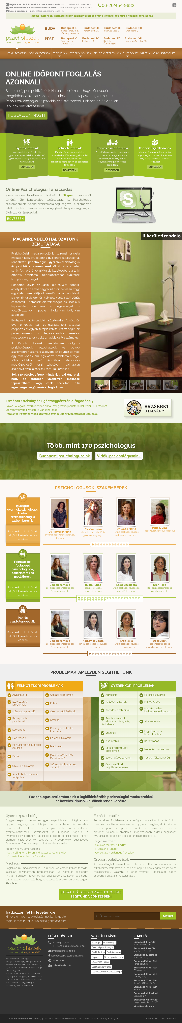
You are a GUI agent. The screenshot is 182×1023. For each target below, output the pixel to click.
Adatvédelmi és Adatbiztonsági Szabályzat (98, 1018)
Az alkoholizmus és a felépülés (25, 776)
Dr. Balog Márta (126, 528)
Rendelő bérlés (104, 53)
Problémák (60, 53)
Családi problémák (61, 694)
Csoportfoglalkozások (155, 148)
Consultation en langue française (26, 856)
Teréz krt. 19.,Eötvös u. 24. (69, 41)
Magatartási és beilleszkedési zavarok (158, 710)
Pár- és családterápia (112, 148)
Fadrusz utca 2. (112, 29)
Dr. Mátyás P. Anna (60, 531)
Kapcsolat (168, 53)
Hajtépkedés (152, 701)
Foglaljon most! (26, 115)
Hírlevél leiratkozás (62, 965)
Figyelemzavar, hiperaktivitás (153, 733)
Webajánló (171, 1018)
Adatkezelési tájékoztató (66, 1018)
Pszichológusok (80, 53)
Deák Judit (160, 640)
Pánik (15, 756)
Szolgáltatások (39, 53)
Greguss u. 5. (134, 29)
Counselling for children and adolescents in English (37, 852)
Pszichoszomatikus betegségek (61, 756)
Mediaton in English (106, 848)
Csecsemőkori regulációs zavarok (117, 766)
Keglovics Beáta (126, 584)
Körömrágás (151, 740)
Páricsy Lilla (159, 527)
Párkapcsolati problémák (20, 720)
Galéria (145, 53)
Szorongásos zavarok (118, 757)
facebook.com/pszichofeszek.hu (67, 955)
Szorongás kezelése (114, 957)
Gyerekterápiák (27, 148)
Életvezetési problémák (19, 703)
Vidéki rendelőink (144, 1006)
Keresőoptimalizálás (155, 1018)
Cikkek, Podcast (127, 53)
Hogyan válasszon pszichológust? (91, 894)
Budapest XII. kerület (146, 994)
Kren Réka (159, 584)
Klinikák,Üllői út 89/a (112, 41)
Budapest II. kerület (145, 943)
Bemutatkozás (17, 53)
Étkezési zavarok (60, 737)
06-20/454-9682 (60, 942)
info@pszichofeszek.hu (63, 951)
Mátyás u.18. (90, 39)
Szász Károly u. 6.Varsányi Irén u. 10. (70, 30)
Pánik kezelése (114, 952)
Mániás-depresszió (23, 711)
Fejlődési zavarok (116, 701)
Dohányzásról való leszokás (61, 730)
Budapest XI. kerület (145, 988)
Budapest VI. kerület (145, 962)
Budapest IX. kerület (145, 975)
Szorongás (18, 729)
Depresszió (19, 737)
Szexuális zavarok (23, 766)
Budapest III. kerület (145, 956)
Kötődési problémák (118, 710)
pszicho (22, 39)
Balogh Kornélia (60, 584)
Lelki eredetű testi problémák (117, 749)
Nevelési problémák (156, 749)
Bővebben (15, 218)
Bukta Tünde (93, 584)
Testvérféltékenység (157, 757)
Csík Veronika (93, 529)
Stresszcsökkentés (100, 962)
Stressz (54, 719)
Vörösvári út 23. (91, 29)
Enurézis (111, 732)
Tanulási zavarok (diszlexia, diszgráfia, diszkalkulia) (115, 721)
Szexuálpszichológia (101, 966)
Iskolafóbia (112, 740)
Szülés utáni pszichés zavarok (63, 766)
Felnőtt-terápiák (70, 148)
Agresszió (111, 694)
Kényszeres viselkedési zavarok (26, 746)
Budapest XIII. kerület (146, 1001)
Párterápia (96, 942)
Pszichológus (109, 942)
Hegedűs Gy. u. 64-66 (136, 39)
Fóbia (53, 703)
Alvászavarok (20, 694)
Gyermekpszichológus (102, 947)
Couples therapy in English (110, 844)
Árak (155, 53)
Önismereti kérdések (63, 711)
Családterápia (98, 952)
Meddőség (56, 746)
